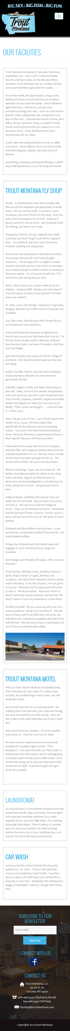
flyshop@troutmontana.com (37, 1007)
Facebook (35, 962)
